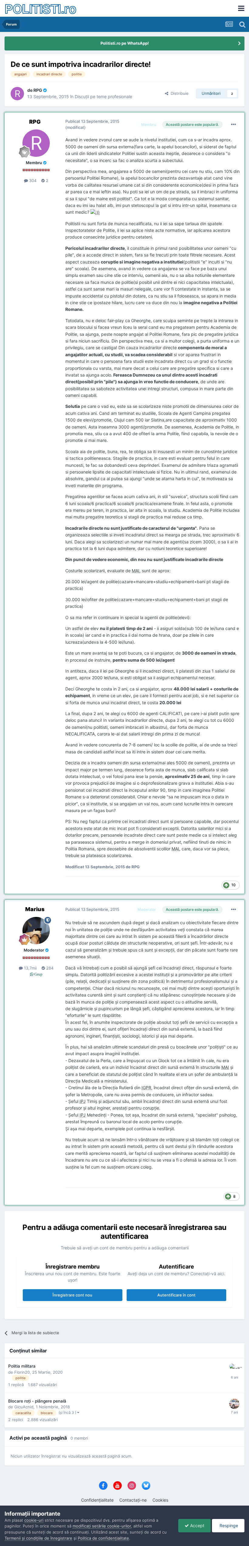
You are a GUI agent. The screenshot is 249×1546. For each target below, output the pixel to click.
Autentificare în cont (176, 1295)
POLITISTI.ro (40, 8)
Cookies (160, 1500)
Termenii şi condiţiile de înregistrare (38, 1538)
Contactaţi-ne (133, 1500)
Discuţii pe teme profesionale (103, 96)
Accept (196, 1525)
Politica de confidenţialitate (103, 1538)
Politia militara (22, 1366)
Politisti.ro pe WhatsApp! (125, 43)
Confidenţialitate (97, 1500)
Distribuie (178, 93)
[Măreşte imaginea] (95, 212)
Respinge (228, 1525)
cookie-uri (33, 1520)
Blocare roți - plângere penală (37, 1401)
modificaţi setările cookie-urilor (102, 1526)
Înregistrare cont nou (72, 1295)
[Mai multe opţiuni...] (233, 124)
